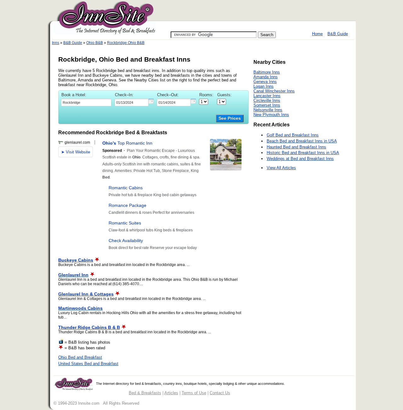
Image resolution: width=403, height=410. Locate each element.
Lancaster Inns (267, 95)
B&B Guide (337, 33)
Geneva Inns (265, 81)
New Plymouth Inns (271, 114)
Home (317, 33)
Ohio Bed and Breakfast (80, 357)
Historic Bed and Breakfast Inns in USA (303, 152)
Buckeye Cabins (75, 260)
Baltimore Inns (266, 72)
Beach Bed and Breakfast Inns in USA (302, 141)
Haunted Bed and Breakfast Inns (296, 147)
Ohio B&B (94, 43)
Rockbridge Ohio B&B (126, 43)
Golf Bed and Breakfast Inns (293, 135)
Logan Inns (263, 86)
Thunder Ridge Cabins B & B (89, 327)
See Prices (230, 118)
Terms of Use (194, 393)
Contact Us (220, 393)
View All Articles (281, 167)
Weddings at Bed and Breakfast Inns (300, 158)
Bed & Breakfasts (145, 393)
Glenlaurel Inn (73, 274)
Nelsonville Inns (267, 110)
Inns (55, 43)
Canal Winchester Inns (274, 91)
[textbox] (86, 102)
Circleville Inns (266, 100)
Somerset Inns (266, 105)
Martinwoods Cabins (80, 308)
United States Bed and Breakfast (88, 363)
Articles (171, 393)
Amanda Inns (265, 77)
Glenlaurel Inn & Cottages (86, 293)
